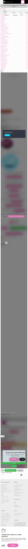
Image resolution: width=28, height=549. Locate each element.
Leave (3, 545)
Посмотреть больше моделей (14, 177)
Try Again (5, 228)
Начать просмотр (14, 196)
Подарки (16, 505)
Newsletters (3, 525)
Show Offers (16, 494)
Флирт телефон (4, 501)
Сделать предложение (6, 472)
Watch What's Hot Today (6, 491)
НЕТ (16, 222)
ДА (11, 222)
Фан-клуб (16, 491)
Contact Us (3, 524)
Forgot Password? (5, 519)
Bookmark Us (17, 515)
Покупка (14, 463)
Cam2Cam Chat (4, 497)
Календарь (3, 489)
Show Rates (16, 488)
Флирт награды (17, 506)
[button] (1, 243)
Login (22, 459)
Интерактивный (4, 488)
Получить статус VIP (16, 201)
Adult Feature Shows (18, 489)
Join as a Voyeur (14, 190)
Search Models (17, 486)
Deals (2, 502)
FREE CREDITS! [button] (3, 8)
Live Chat (3, 486)
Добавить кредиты (10, 470)
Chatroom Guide (5, 521)
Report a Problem (5, 513)
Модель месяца (17, 495)
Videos (2, 492)
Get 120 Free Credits (18, 513)
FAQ (2, 522)
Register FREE (4, 485)
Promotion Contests (18, 492)
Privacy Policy (14, 541)
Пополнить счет (4, 499)
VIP (2, 494)
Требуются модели (18, 485)
